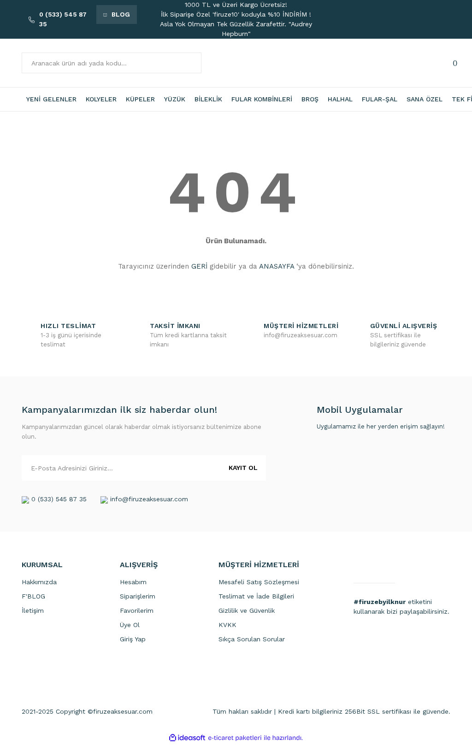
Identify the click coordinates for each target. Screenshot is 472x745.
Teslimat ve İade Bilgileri (256, 596)
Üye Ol (130, 624)
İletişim (33, 610)
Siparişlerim (137, 596)
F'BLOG (33, 596)
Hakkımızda (39, 582)
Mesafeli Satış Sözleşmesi (258, 582)
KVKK (227, 624)
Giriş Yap (133, 639)
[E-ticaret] (235, 738)
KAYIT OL (243, 467)
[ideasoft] (187, 738)
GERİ (199, 266)
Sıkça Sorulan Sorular (251, 639)
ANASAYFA (276, 266)
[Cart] (441, 63)
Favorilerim (136, 610)
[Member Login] (409, 63)
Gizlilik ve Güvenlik (246, 610)
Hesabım (133, 582)
